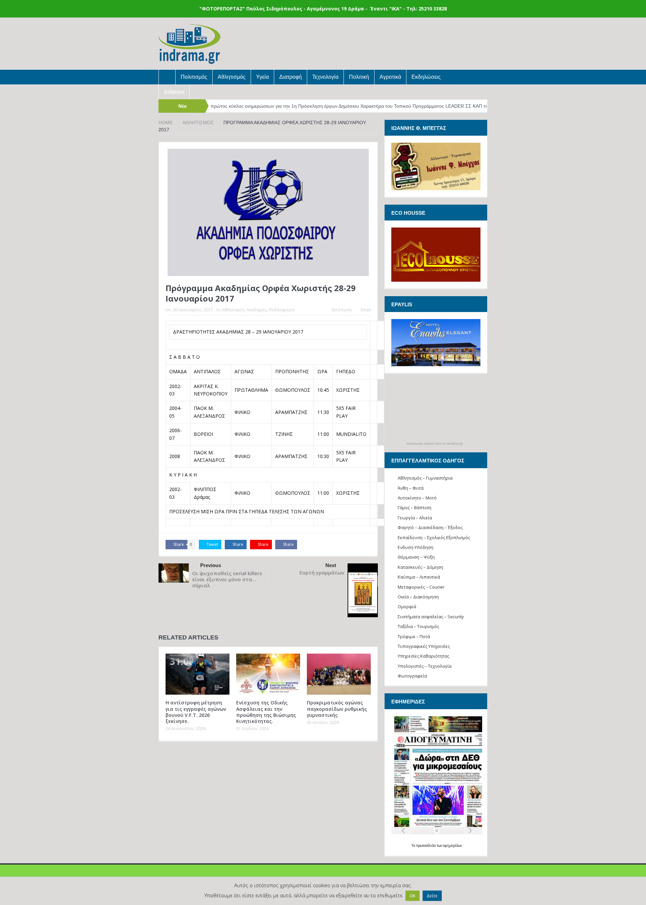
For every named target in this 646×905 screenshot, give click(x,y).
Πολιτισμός (194, 77)
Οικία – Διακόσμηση (418, 597)
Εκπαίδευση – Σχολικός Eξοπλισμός (434, 537)
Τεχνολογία (325, 77)
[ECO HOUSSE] (435, 254)
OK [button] (412, 896)
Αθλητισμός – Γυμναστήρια (425, 478)
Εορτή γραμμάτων (321, 572)
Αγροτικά (390, 77)
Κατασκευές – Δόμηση (420, 567)
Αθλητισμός (232, 77)
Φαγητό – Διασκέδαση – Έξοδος (430, 527)
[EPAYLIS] (435, 342)
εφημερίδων (452, 845)
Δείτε (432, 896)
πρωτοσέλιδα (426, 845)
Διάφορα (174, 92)
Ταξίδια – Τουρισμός (418, 626)
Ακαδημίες (257, 310)
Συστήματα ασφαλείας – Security (431, 617)
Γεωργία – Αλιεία (415, 518)
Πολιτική (359, 77)
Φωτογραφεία (412, 676)
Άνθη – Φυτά (411, 488)
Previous (210, 565)
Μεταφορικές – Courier (421, 587)
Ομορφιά (407, 606)
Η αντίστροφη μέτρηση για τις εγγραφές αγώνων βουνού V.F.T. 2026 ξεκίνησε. (196, 711)
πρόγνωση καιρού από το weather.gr (434, 443)
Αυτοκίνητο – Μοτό (417, 498)
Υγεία (262, 77)
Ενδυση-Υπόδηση (415, 547)
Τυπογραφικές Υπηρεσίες (424, 646)
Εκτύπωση (342, 310)
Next (330, 565)
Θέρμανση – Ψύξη (416, 557)
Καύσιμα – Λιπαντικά (419, 577)
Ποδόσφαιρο (282, 310)
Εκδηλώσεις (426, 77)
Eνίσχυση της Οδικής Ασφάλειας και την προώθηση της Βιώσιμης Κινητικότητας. (266, 711)
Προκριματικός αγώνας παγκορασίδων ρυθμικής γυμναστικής (337, 708)
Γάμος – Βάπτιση (414, 507)
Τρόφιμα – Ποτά (414, 636)
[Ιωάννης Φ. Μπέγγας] (435, 166)
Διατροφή (290, 77)
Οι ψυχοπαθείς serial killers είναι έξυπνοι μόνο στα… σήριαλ (227, 579)
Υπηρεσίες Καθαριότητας (423, 656)
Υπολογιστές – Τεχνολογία (425, 666)
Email (366, 310)
